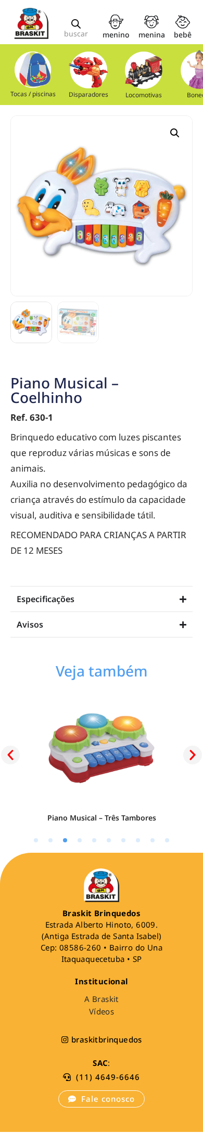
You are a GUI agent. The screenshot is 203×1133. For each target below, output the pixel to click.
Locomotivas (144, 94)
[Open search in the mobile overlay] (76, 23)
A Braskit (101, 999)
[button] (175, 133)
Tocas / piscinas (33, 93)
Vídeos (101, 1011)
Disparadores (88, 94)
